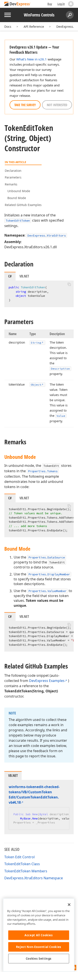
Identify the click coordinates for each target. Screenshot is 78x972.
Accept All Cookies (38, 935)
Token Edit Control (19, 857)
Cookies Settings (39, 959)
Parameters (13, 177)
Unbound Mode (18, 191)
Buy (49, 4)
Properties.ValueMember (47, 591)
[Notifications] (71, 4)
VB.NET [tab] (24, 276)
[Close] (69, 904)
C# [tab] (10, 276)
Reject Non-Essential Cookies (38, 947)
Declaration (13, 171)
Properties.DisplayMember (49, 574)
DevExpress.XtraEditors (47, 235)
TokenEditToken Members (25, 871)
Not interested (57, 105)
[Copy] (69, 284)
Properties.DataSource (46, 557)
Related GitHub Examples (23, 205)
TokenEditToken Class (22, 864)
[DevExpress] (17, 4)
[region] (39, 935)
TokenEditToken (18, 220)
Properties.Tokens (42, 471)
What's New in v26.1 (31, 59)
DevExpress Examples (47, 680)
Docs (7, 26)
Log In (61, 4)
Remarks (11, 184)
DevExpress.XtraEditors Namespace (33, 878)
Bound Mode (16, 198)
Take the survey (25, 105)
